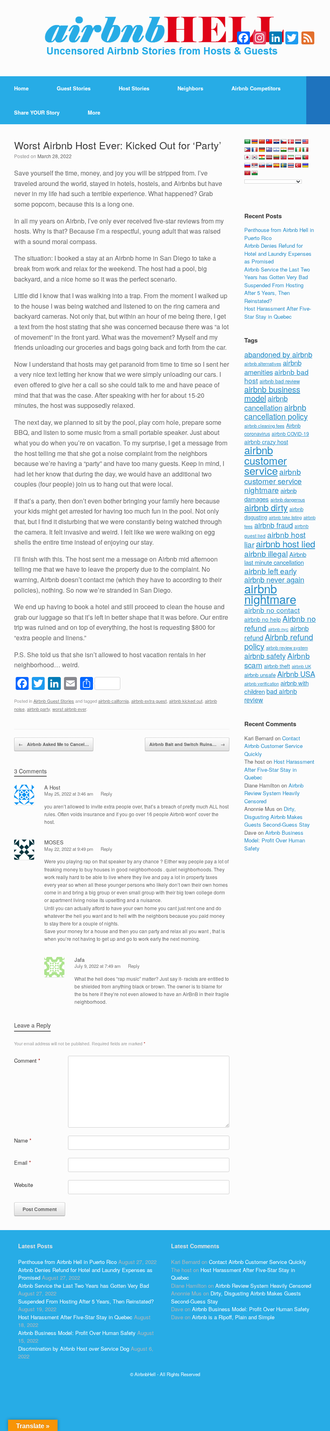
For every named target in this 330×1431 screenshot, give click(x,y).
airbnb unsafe (260, 675)
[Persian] (291, 157)
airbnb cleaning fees (264, 425)
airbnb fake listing (285, 517)
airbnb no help (262, 619)
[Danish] (291, 141)
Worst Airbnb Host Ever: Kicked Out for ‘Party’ (117, 145)
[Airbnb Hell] (165, 38)
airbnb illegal (266, 553)
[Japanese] (247, 157)
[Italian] (305, 150)
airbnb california (113, 701)
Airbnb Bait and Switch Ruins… (187, 744)
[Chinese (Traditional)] (269, 141)
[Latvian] (269, 157)
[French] (255, 150)
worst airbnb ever (69, 709)
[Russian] (247, 165)
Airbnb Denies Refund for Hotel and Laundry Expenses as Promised (277, 253)
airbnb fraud (273, 525)
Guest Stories (74, 88)
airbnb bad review (280, 381)
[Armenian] (255, 141)
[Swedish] (283, 165)
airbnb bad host (276, 376)
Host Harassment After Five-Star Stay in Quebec (277, 312)
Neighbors (190, 88)
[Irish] (298, 150)
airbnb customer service (265, 460)
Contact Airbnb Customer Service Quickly (273, 746)
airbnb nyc (278, 629)
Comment (27, 1060)
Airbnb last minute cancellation (275, 558)
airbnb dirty (266, 507)
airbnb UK (301, 666)
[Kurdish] (262, 157)
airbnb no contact (272, 610)
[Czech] (283, 141)
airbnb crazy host (266, 442)
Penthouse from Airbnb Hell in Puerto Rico (67, 1262)
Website (23, 1185)
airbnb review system (287, 647)
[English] (305, 141)
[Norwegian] (283, 157)
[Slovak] (262, 165)
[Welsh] (255, 173)
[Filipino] (247, 150)
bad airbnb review (270, 695)
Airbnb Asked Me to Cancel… (54, 744)
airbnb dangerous (287, 499)
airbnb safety (265, 655)
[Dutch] (298, 141)
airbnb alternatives (262, 363)
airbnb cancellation (266, 403)
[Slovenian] (269, 165)
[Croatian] (276, 141)
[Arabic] (247, 141)
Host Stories (134, 88)
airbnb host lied (285, 543)
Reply (106, 793)
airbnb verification (261, 683)
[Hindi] (283, 150)
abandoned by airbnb (278, 354)
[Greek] (269, 150)
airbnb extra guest (149, 701)
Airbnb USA (296, 673)
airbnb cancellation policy (276, 411)
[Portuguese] (305, 157)
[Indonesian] (291, 150)
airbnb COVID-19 (290, 433)
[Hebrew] (276, 150)
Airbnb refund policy (278, 641)
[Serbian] (255, 165)
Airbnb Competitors (255, 88)
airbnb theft (277, 666)
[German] (262, 150)
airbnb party (38, 709)
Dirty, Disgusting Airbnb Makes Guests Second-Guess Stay (277, 816)
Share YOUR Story (37, 112)
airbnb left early (270, 570)
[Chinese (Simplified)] (262, 141)
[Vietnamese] (247, 173)
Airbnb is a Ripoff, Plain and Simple (233, 1317)
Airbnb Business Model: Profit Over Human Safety (274, 840)
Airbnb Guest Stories (53, 701)
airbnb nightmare (270, 594)
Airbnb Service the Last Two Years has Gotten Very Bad (277, 273)
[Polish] (298, 157)
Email (22, 1162)
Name (22, 1140)
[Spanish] (276, 165)
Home (21, 88)
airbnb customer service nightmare (273, 480)
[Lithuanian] (276, 157)
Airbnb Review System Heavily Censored (273, 793)
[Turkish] (298, 165)
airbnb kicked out (185, 701)
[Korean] (255, 157)
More (94, 112)
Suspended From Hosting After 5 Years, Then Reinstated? (273, 293)
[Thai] (291, 165)
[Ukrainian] (305, 165)
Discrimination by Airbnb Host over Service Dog (73, 1348)
